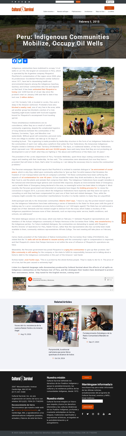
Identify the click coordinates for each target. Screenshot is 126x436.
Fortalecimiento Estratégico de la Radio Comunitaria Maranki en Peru (97, 335)
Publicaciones (76, 11)
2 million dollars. (27, 97)
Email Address (88, 398)
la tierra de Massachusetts (25, 410)
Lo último (111, 11)
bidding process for (89, 188)
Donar (109, 8)
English (110, 2)
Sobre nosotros (48, 11)
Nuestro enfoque (62, 11)
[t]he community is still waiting (25, 252)
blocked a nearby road (21, 107)
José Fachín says (31, 260)
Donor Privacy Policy (72, 433)
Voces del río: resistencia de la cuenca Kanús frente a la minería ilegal (28, 328)
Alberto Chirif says (67, 201)
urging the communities (74, 250)
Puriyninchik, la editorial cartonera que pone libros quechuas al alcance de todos (61, 352)
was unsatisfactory (103, 221)
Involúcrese (88, 11)
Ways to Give (100, 11)
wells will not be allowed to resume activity (46, 239)
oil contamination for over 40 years (37, 177)
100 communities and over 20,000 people (48, 149)
